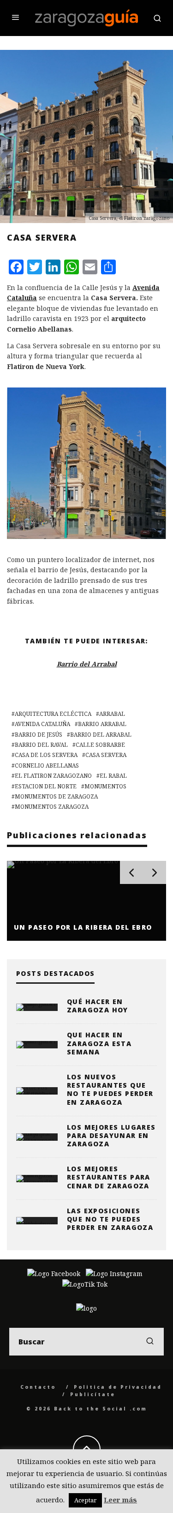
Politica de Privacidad (118, 1387)
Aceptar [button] (85, 1500)
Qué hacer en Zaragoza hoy (97, 1005)
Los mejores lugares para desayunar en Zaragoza (111, 1135)
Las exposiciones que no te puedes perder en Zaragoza (110, 1219)
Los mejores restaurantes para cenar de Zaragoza (108, 1177)
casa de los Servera (46, 755)
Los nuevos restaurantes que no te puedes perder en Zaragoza (110, 1089)
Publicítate (92, 1394)
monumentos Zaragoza (52, 807)
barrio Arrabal (102, 724)
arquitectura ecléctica (53, 714)
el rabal (113, 776)
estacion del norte (46, 786)
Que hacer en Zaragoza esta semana (99, 1043)
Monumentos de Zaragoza (56, 796)
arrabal (112, 714)
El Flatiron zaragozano (53, 776)
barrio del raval (41, 745)
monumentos (105, 786)
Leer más (120, 1499)
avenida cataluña (42, 724)
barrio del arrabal (100, 734)
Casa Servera (105, 755)
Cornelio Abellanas (47, 765)
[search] (150, 1342)
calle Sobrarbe (100, 745)
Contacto (38, 1387)
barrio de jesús (38, 734)
